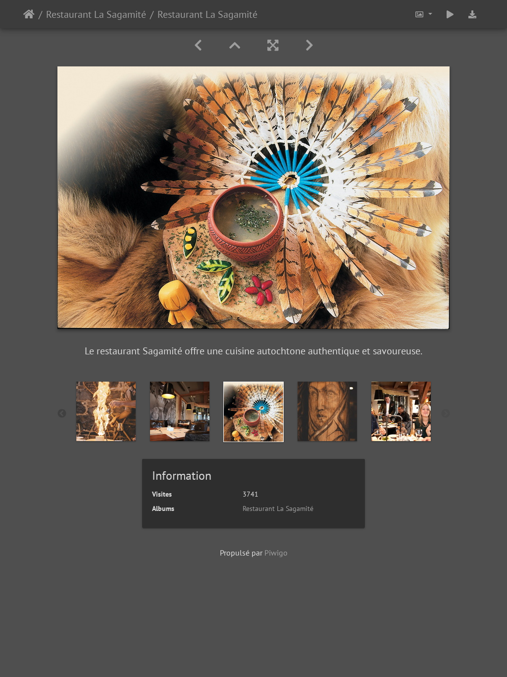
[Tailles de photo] (423, 14)
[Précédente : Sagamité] (199, 45)
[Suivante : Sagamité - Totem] (309, 45)
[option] (106, 411)
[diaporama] (450, 14)
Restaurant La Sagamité (96, 14)
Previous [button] (62, 414)
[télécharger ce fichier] (472, 14)
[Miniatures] (236, 45)
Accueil (29, 14)
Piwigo (276, 553)
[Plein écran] (274, 45)
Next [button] (446, 414)
